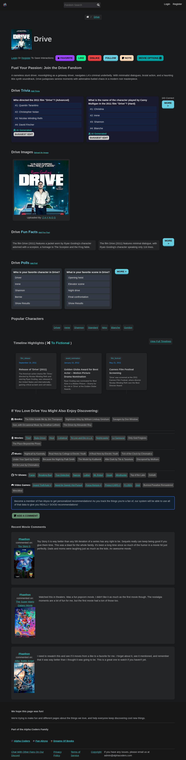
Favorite (66, 58)
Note (128, 58)
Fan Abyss (42, 741)
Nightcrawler (102, 438)
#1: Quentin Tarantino (26, 105)
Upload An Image (41, 153)
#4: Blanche (96, 128)
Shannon (20, 290)
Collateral (62, 438)
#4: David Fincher (24, 124)
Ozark (109, 475)
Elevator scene (76, 284)
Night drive (74, 290)
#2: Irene (95, 115)
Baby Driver (40, 438)
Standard (93, 327)
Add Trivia (35, 91)
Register (177, 4)
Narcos (76, 475)
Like (81, 58)
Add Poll (34, 263)
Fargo (32, 475)
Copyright (96, 752)
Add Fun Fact (44, 232)
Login (167, 4)
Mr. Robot (98, 475)
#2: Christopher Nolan (27, 112)
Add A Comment (27, 515)
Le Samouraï (118, 438)
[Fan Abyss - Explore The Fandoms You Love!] (87, 17)
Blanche (115, 327)
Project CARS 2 (112, 485)
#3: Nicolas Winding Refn (28, 118)
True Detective (62, 475)
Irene (18, 284)
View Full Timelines (160, 341)
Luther (87, 475)
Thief (28, 438)
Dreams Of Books (63, 741)
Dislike (95, 58)
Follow (110, 58)
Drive (97, 17)
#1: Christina (97, 109)
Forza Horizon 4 (93, 485)
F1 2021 (128, 485)
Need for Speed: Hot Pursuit (68, 485)
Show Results (22, 303)
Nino (104, 327)
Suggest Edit (24, 134)
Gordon (128, 327)
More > (168, 104)
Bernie (18, 297)
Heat (51, 438)
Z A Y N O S (49, 217)
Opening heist (75, 277)
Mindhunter (121, 475)
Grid (138, 485)
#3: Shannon (97, 121)
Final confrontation (78, 297)
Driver (18, 277)
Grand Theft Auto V (42, 485)
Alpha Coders (22, 741)
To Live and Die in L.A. (82, 438)
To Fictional (60, 343)
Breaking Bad (45, 475)
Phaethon (24, 539)
